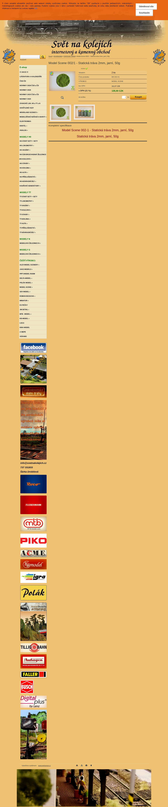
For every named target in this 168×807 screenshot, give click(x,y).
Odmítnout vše (146, 6)
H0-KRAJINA (58, 56)
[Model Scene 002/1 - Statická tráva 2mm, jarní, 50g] (62, 84)
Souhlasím (144, 13)
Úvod (50, 56)
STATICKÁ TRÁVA (69, 56)
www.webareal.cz (44, 766)
